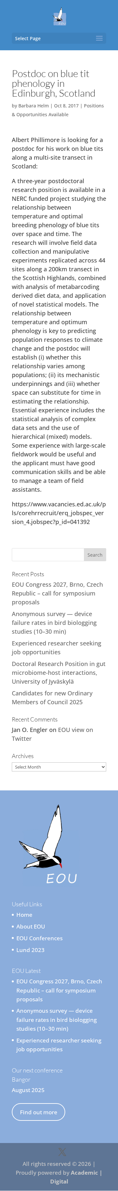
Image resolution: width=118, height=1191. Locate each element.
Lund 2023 (30, 950)
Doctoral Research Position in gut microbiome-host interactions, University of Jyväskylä (59, 672)
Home (24, 914)
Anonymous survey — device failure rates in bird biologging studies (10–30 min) (54, 622)
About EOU (30, 926)
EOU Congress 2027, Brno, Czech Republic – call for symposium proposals (57, 593)
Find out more (38, 1112)
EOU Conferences (39, 938)
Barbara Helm (33, 106)
